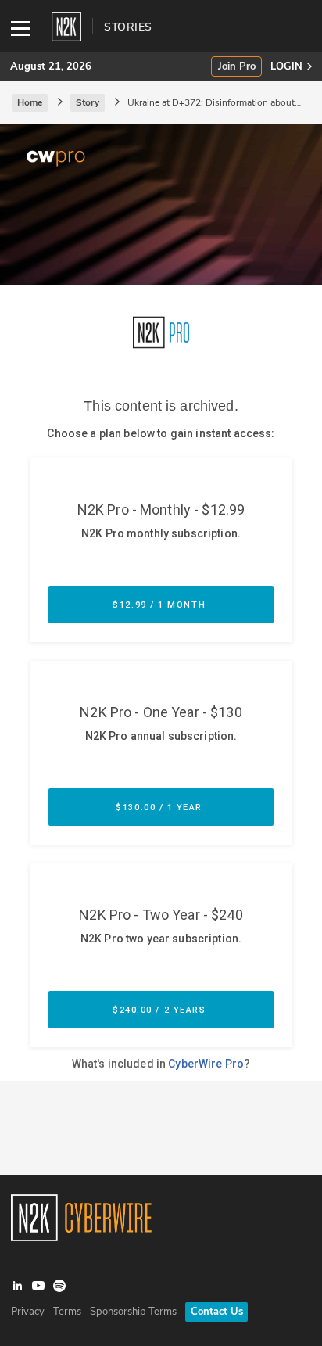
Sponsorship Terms (133, 1312)
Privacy (28, 1312)
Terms (67, 1312)
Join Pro (237, 67)
